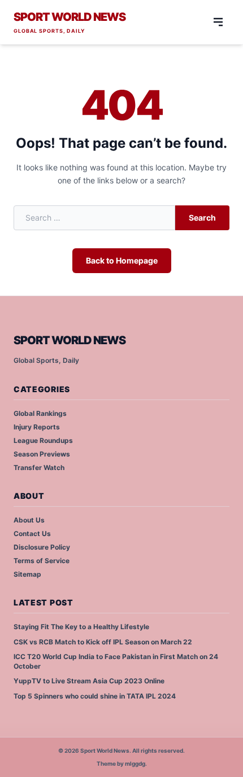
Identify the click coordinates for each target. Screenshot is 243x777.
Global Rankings (40, 413)
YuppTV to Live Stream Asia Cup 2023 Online (89, 681)
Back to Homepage (122, 260)
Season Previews (42, 454)
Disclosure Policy (42, 547)
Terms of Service (42, 560)
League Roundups (43, 440)
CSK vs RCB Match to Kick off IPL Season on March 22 (103, 642)
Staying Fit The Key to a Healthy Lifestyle (81, 626)
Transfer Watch (39, 467)
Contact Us (32, 533)
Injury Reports (37, 427)
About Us (29, 520)
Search (202, 217)
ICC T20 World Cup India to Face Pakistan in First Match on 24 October (116, 661)
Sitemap (27, 574)
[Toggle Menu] (218, 22)
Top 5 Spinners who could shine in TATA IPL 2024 (95, 696)
